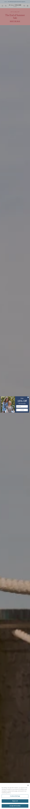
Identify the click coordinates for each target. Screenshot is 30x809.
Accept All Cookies (15, 805)
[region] (15, 796)
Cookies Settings (15, 796)
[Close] (28, 785)
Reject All (15, 801)
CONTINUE (22, 409)
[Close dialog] (28, 397)
